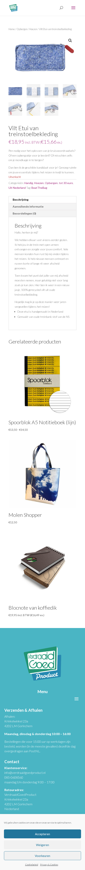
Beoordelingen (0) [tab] (24, 213)
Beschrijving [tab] (20, 199)
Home (11, 29)
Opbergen (22, 29)
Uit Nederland (17, 187)
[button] (70, 40)
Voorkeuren (42, 856)
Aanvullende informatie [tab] (28, 206)
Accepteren (42, 834)
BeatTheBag (39, 187)
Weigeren (42, 845)
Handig (28, 183)
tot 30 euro (66, 183)
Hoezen (33, 29)
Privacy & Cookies (49, 864)
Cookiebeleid (31, 864)
